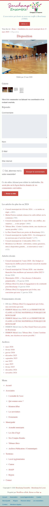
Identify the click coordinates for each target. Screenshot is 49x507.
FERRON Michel (11, 309)
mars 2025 (9, 364)
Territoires (9, 453)
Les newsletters (14, 411)
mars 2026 (9, 346)
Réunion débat (14, 406)
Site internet (7, 161)
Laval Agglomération (17, 459)
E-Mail (4, 151)
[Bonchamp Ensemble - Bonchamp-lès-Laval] (24, 12)
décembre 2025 (11, 355)
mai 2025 (8, 361)
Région (11, 475)
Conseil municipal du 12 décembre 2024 (20, 241)
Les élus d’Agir (14, 432)
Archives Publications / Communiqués (23, 448)
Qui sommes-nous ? (16, 401)
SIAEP (11, 469)
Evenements (13, 417)
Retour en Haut (34, 492)
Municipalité (10, 422)
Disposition (24, 36)
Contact (9, 480)
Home (14, 29)
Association (10, 390)
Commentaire (7, 112)
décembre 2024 (11, 369)
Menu (23, 24)
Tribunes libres (14, 443)
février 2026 (10, 349)
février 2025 (10, 367)
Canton (11, 464)
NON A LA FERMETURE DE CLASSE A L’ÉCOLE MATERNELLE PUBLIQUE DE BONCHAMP (25, 312)
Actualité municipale (16, 427)
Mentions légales (15, 504)
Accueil (9, 385)
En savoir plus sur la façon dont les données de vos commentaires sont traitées (22, 185)
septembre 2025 (11, 358)
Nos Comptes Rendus (17, 438)
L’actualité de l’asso (16, 396)
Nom (4, 141)
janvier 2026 (10, 352)
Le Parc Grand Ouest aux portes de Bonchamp (22, 232)
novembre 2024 (11, 372)
